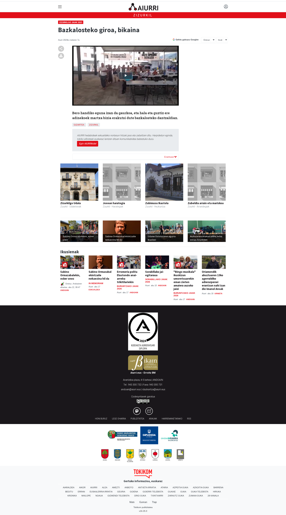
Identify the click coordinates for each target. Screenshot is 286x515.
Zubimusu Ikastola (156, 203)
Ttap (154, 502)
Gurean (143, 502)
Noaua (99, 495)
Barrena (218, 487)
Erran (81, 491)
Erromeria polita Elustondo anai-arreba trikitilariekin (127, 277)
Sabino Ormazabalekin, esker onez (70, 275)
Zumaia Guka (196, 495)
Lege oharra (119, 418)
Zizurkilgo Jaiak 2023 (70, 22)
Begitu (69, 491)
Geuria (121, 491)
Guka (183, 491)
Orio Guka (140, 495)
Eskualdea (94, 290)
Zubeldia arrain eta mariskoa (206, 203)
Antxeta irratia (147, 487)
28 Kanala (213, 495)
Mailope (86, 495)
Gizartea (79, 125)
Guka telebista (199, 491)
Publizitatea (137, 418)
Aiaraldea (68, 487)
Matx (132, 502)
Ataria (164, 487)
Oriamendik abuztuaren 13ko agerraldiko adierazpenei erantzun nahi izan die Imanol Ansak (213, 280)
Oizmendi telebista (118, 495)
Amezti (116, 487)
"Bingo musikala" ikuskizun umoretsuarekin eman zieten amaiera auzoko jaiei (185, 280)
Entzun (207, 40)
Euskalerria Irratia (101, 491)
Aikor (82, 487)
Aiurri (93, 487)
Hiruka (217, 491)
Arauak (153, 418)
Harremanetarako (172, 418)
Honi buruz (101, 418)
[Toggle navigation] (60, 6)
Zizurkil (143, 15)
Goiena (134, 491)
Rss (189, 418)
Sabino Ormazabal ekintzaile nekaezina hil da (100, 275)
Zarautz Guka (176, 495)
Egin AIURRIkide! (87, 143)
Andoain (64, 290)
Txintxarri (157, 495)
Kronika (72, 495)
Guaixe (172, 491)
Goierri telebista (153, 491)
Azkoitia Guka (201, 487)
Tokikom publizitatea (143, 507)
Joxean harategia (114, 203)
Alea (104, 487)
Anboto (129, 487)
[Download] (61, 55)
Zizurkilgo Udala (70, 203)
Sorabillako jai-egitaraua (154, 273)
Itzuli (220, 40)
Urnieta (218, 294)
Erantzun (169, 156)
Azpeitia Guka (180, 487)
